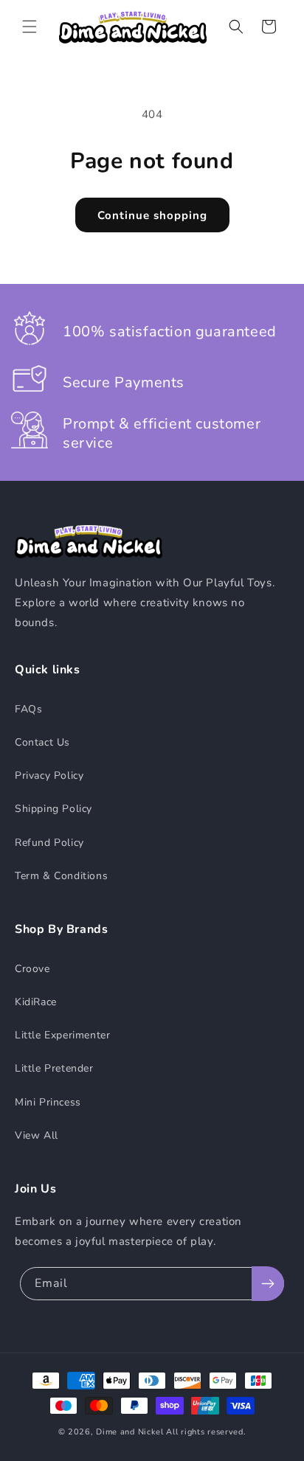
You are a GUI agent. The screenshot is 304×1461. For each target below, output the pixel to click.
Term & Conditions (61, 876)
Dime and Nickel (130, 1431)
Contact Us (42, 742)
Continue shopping (152, 215)
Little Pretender (54, 1068)
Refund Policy (49, 843)
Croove (32, 969)
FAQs (28, 709)
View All (36, 1135)
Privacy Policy (49, 775)
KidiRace (36, 1002)
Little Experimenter (62, 1035)
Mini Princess (48, 1102)
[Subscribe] (268, 1283)
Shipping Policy (53, 809)
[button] (29, 26)
